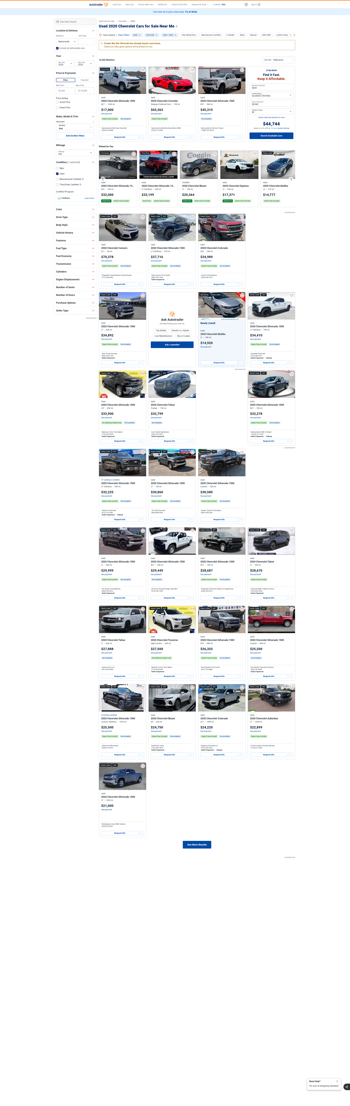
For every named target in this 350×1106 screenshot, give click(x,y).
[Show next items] (290, 35)
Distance (59, 36)
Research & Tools (199, 4)
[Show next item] (240, 305)
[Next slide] (291, 179)
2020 (133, 21)
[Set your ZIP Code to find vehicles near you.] (176, 26)
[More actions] (142, 137)
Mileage (61, 151)
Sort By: (268, 60)
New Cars (130, 4)
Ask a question (172, 344)
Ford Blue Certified (109, 715)
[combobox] (75, 21)
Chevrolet (122, 21)
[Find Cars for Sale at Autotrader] (98, 4)
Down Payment (257, 102)
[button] (246, 4)
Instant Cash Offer (179, 4)
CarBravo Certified (111, 480)
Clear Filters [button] (123, 35)
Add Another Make (75, 135)
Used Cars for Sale (106, 21)
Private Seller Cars (146, 4)
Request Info (119, 137)
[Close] (337, 1081)
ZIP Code (82, 36)
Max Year (81, 62)
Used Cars (117, 4)
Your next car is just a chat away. (175, 12)
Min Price (60, 85)
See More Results (197, 844)
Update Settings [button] (283, 128)
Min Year (62, 62)
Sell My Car (162, 4)
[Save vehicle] (143, 70)
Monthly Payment (258, 85)
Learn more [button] (89, 198)
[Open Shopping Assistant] (346, 1087)
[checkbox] (63, 102)
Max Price (80, 85)
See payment (106, 114)
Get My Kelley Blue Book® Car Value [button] (271, 117)
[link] (126, 118)
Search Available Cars (271, 135)
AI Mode (219, 4)
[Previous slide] (103, 179)
